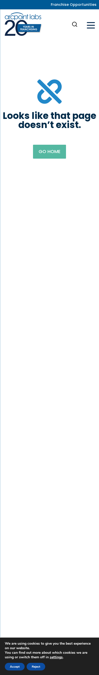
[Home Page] (23, 25)
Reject (36, 667)
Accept (15, 667)
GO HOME (49, 151)
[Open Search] (75, 24)
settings (56, 657)
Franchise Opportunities (73, 4)
